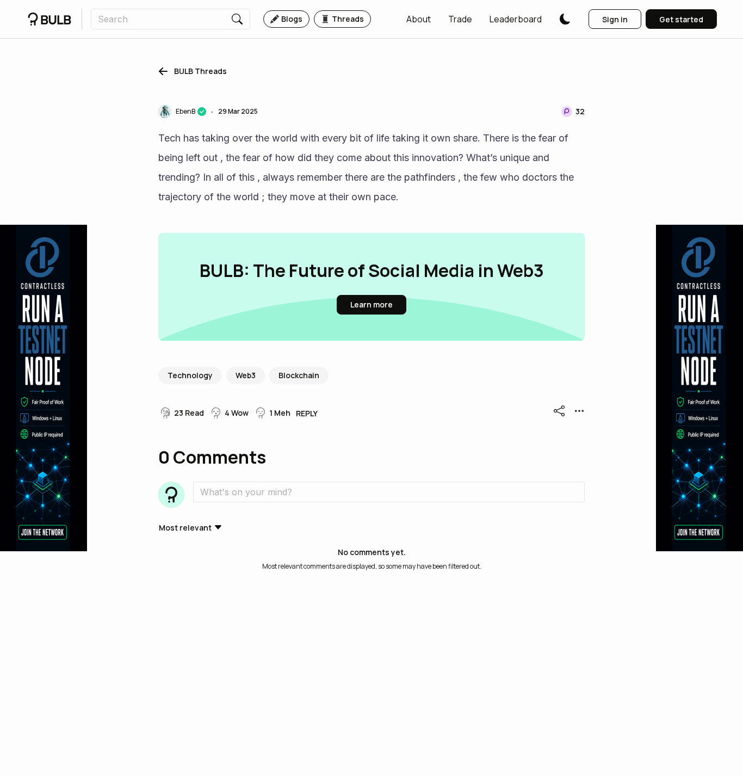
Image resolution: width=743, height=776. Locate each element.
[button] (418, 19)
